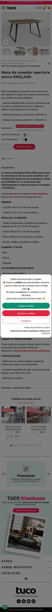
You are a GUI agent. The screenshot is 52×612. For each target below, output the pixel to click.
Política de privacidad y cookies (37, 327)
